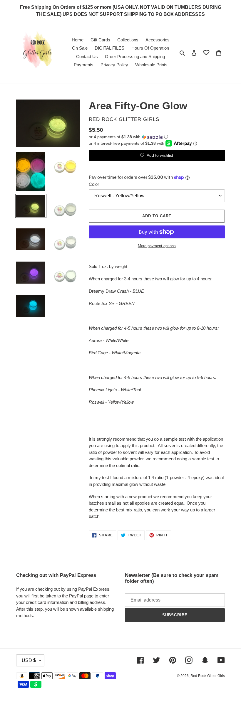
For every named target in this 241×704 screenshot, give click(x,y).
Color (94, 184)
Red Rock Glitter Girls (207, 676)
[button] (128, 137)
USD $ (29, 660)
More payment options (157, 246)
